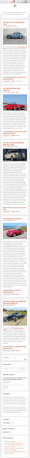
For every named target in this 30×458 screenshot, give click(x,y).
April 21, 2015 (9, 305)
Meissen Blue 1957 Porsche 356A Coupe (14, 23)
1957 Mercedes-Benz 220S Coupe (14, 208)
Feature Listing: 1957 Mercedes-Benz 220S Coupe (13, 144)
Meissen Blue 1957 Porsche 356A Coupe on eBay (15, 78)
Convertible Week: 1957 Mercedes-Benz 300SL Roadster (14, 302)
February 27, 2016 (10, 146)
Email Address (6, 382)
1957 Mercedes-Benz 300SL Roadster (12, 89)
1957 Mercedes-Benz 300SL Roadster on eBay (14, 347)
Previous (6, 357)
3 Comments (17, 211)
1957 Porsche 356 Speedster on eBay (12, 291)
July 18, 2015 (9, 220)
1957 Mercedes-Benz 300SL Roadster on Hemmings (15, 132)
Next (25, 359)
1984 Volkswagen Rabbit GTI (17, 443)
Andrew (17, 92)
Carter (16, 146)
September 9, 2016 (10, 92)
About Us (13, 441)
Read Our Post (7, 81)
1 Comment (16, 135)
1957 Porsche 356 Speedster (12, 219)
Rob (14, 220)
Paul (14, 305)
